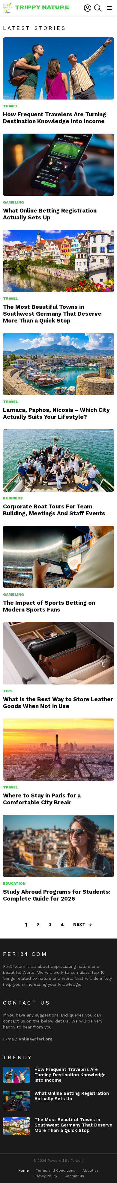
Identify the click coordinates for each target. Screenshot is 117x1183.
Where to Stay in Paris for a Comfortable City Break (42, 799)
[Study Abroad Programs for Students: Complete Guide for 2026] (58, 846)
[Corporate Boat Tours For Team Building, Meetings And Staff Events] (58, 460)
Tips (8, 691)
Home (23, 1170)
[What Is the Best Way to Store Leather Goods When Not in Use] (58, 653)
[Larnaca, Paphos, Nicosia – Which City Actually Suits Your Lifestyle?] (58, 364)
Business (13, 498)
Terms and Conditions (55, 1170)
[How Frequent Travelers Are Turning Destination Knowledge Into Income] (58, 68)
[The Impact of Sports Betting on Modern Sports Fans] (58, 557)
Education (14, 883)
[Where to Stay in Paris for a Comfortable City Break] (58, 750)
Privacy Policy (45, 1176)
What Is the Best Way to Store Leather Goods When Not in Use (58, 703)
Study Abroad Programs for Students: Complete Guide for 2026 (56, 895)
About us (90, 1170)
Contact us (74, 1176)
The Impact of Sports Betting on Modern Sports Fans (49, 606)
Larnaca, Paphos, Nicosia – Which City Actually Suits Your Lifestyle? (56, 413)
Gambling (13, 202)
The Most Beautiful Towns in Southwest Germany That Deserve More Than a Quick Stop (52, 313)
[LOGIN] (87, 8)
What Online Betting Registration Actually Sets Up (50, 214)
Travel (10, 106)
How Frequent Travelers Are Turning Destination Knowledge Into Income (54, 118)
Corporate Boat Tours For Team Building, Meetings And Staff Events (54, 510)
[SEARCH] (97, 8)
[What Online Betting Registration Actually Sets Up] (58, 165)
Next (79, 924)
